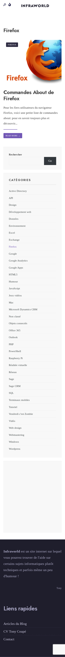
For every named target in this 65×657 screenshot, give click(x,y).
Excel (12, 232)
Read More (13, 136)
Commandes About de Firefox (28, 95)
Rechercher (15, 154)
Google (13, 253)
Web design (15, 427)
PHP (11, 344)
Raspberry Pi (16, 358)
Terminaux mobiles (19, 399)
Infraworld (35, 5)
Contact (8, 639)
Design (12, 204)
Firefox (12, 45)
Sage (11, 378)
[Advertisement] (32, 498)
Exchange (14, 239)
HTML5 (13, 274)
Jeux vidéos (15, 295)
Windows (14, 441)
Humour (13, 281)
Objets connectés (18, 323)
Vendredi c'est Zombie (21, 413)
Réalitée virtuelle (18, 365)
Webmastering (16, 434)
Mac (11, 302)
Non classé (15, 316)
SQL (11, 392)
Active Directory (18, 190)
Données (13, 218)
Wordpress (14, 448)
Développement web (20, 211)
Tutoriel (13, 407)
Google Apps (16, 267)
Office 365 (14, 330)
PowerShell (15, 351)
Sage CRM (14, 386)
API (11, 197)
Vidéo (12, 420)
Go (50, 160)
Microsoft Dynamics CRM (23, 309)
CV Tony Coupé (14, 631)
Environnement (17, 225)
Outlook (13, 337)
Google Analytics (18, 260)
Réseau (13, 372)
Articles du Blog (15, 624)
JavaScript (14, 288)
